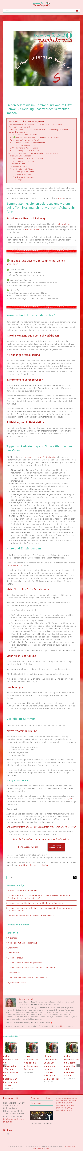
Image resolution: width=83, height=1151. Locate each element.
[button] (4, 1065)
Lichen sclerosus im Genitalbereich (39, 457)
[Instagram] (8, 1134)
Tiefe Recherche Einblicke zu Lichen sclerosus (29, 977)
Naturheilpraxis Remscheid (65, 1109)
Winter (61, 198)
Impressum (36, 1103)
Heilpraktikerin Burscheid (64, 1110)
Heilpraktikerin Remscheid (65, 1105)
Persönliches (14, 973)
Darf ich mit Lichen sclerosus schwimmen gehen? (31, 916)
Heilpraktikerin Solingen (64, 1102)
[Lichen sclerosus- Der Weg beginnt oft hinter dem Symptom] (31, 1042)
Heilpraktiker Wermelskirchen (66, 1100)
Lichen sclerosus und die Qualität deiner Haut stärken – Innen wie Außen (71, 1066)
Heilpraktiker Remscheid (64, 1104)
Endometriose (14, 948)
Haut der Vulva (32, 229)
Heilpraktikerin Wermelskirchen (66, 1099)
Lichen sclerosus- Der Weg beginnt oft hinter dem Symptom (35, 903)
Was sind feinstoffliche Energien (23, 890)
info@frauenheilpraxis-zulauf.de (33, 865)
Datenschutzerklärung (41, 1098)
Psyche (69, 799)
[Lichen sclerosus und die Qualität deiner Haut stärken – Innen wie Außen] (72, 1042)
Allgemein (12, 938)
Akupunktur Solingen (63, 1107)
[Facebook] (4, 1134)
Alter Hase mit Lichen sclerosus (22, 943)
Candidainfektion (14, 565)
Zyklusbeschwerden (17, 983)
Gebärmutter (14, 953)
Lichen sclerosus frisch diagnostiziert (25, 963)
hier (62, 1026)
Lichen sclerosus (64, 224)
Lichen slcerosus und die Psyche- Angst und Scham (31, 968)
